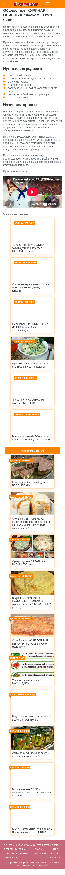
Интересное (11, 857)
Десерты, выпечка (15, 849)
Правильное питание (16, 853)
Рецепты (9, 845)
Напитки (56, 849)
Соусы (38, 849)
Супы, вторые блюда (49, 845)
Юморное (55, 857)
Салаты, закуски (25, 845)
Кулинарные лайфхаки (48, 853)
